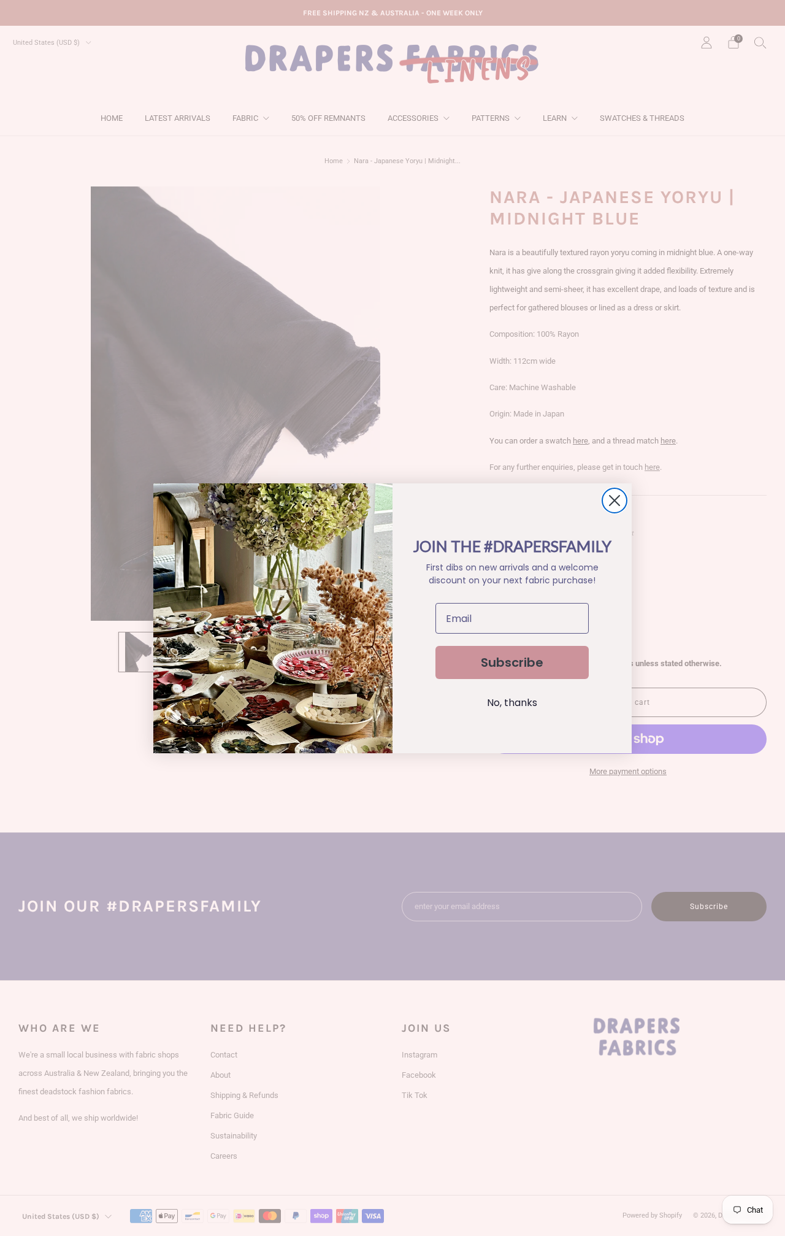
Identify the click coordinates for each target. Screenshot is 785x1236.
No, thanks (512, 703)
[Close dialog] (614, 500)
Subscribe (512, 662)
